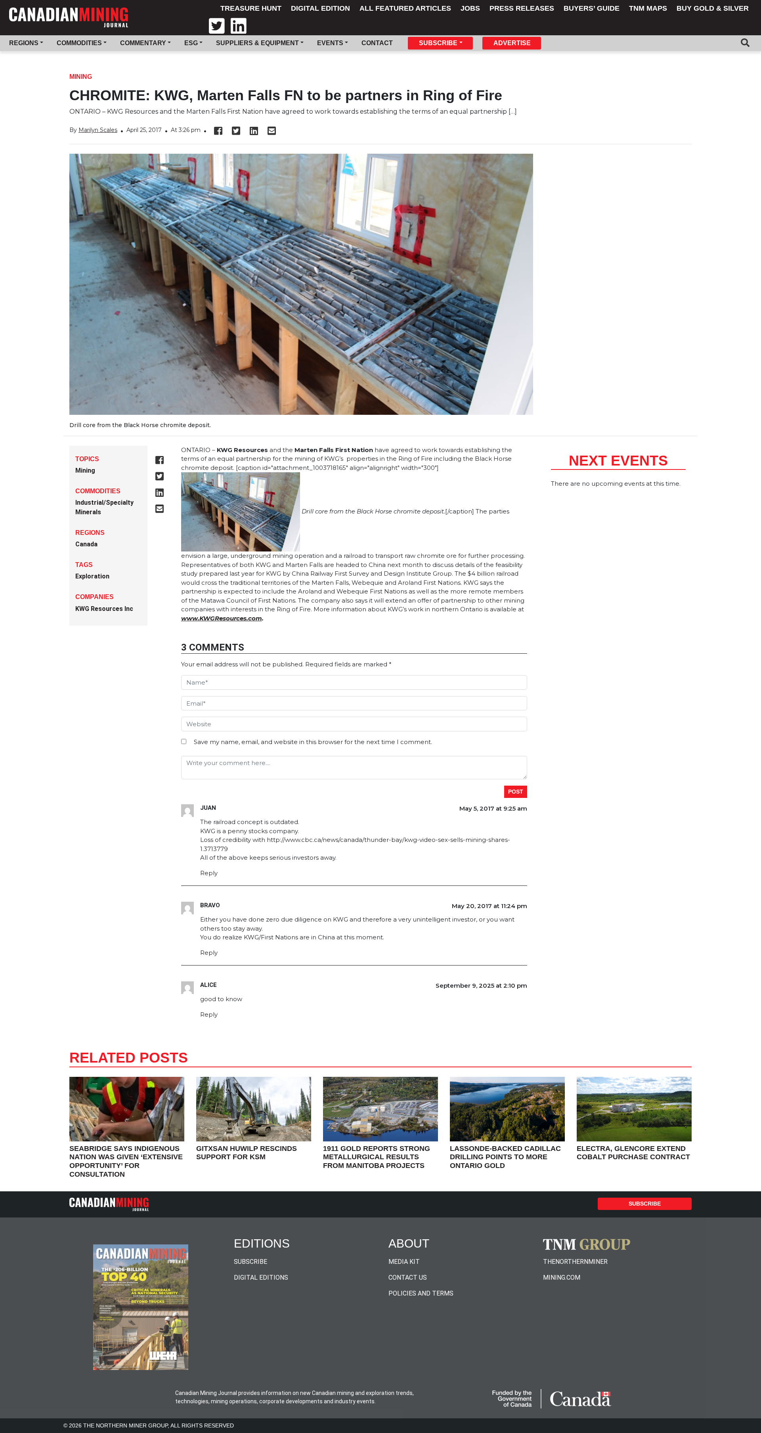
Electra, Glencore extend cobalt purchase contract (633, 1153)
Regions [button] (23, 43)
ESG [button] (191, 43)
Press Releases (521, 8)
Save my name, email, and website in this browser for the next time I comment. (313, 742)
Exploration (92, 576)
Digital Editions (261, 1277)
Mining (80, 76)
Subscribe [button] (438, 43)
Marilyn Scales (97, 130)
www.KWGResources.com (221, 618)
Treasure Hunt (250, 8)
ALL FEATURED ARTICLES (405, 8)
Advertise (512, 43)
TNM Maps (648, 8)
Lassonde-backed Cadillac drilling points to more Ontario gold (505, 1157)
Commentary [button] (143, 43)
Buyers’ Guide (592, 8)
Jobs (470, 8)
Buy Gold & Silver (713, 8)
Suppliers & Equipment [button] (257, 43)
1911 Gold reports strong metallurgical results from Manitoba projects (376, 1157)
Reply (209, 873)
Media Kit (404, 1261)
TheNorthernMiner (575, 1261)
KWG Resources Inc (104, 609)
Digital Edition (320, 8)
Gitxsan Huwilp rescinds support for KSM (246, 1153)
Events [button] (330, 43)
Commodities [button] (79, 43)
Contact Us (407, 1277)
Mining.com (561, 1277)
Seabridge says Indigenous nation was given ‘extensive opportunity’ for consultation (126, 1161)
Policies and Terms (420, 1293)
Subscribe (645, 1203)
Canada (86, 544)
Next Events (618, 460)
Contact (377, 43)
